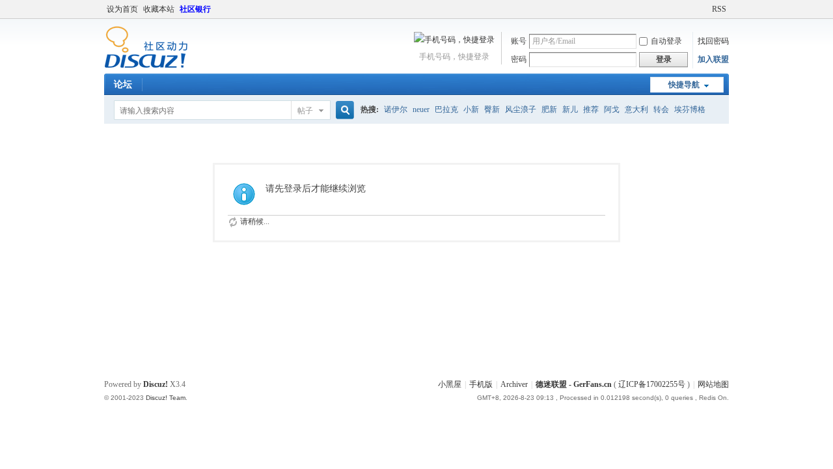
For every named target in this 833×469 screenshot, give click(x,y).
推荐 (591, 109)
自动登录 (666, 41)
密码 (518, 59)
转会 (661, 109)
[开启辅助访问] (706, 9)
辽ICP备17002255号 (651, 384)
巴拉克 (446, 109)
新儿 (570, 109)
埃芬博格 (689, 109)
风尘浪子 (520, 109)
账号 (518, 41)
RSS (719, 9)
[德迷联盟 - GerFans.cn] (146, 65)
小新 (471, 109)
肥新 (549, 109)
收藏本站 (158, 9)
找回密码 (713, 41)
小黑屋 (449, 384)
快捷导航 (684, 84)
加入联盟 (713, 59)
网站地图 (713, 384)
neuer (421, 109)
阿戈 (612, 109)
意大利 (636, 109)
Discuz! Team (165, 397)
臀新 (492, 109)
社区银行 (195, 9)
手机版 (481, 384)
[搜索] (343, 110)
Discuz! (155, 384)
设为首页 (122, 9)
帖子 (305, 110)
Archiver (514, 384)
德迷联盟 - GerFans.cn (575, 384)
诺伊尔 (395, 109)
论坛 (123, 84)
